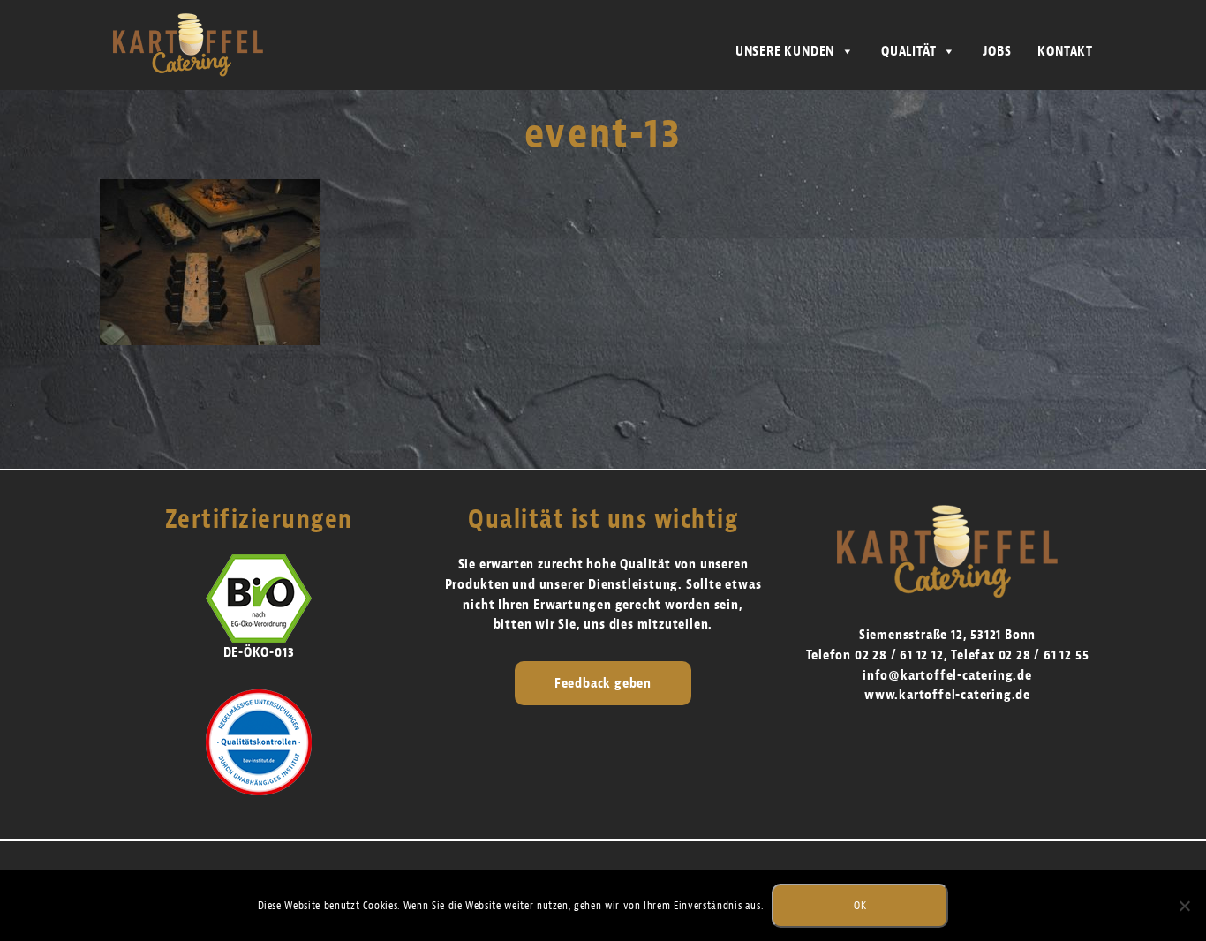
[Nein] (1184, 906)
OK (860, 905)
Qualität (908, 51)
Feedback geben (603, 683)
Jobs (997, 51)
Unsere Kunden (784, 51)
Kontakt (1065, 51)
